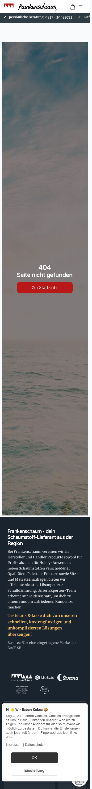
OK (34, 757)
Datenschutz (34, 744)
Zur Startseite (45, 287)
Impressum (14, 744)
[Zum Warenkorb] (72, 7)
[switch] (79, 782)
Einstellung (34, 770)
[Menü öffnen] (80, 7)
